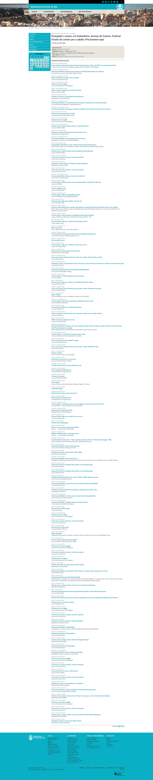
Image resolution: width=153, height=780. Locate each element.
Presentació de (84, 65)
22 (45, 64)
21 (42, 64)
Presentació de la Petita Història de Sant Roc (65, 251)
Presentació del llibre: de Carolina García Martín (80, 109)
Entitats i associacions (53, 747)
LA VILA (34, 12)
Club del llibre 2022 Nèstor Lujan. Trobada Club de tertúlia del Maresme (73, 145)
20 (39, 64)
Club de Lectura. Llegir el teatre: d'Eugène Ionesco (70, 640)
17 (31, 64)
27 (39, 67)
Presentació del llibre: (65, 446)
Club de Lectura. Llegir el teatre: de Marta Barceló (72, 151)
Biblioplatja (59, 56)
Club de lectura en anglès (59, 84)
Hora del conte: (60, 508)
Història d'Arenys (52, 739)
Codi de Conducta (72, 757)
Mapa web (121, 767)
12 (37, 62)
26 (37, 67)
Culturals (56, 28)
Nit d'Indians (55, 382)
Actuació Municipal (92, 738)
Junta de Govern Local (73, 746)
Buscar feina (33, 49)
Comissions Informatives (73, 747)
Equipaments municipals (54, 751)
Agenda (37, 28)
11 (34, 62)
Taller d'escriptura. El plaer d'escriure (63, 320)
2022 (61, 28)
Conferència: (63, 359)
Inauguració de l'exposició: (61, 410)
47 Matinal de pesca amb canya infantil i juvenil (66, 365)
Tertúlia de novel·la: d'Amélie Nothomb (69, 163)
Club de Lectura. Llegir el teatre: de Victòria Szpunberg (73, 585)
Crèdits (122, 769)
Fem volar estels (56, 228)
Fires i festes (51, 749)
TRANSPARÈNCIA (66, 12)
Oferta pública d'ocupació (93, 747)
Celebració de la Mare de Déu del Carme (64, 393)
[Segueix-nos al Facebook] (103, 2)
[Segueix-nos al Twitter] (106, 2)
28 (42, 67)
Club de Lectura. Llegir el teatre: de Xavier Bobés (80, 696)
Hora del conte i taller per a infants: (66, 201)
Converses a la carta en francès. (67, 157)
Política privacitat (99, 767)
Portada (31, 28)
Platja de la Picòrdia (62, 49)
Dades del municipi (53, 738)
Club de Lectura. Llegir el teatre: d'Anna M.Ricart (70, 126)
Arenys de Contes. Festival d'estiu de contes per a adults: (76, 257)
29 (45, 67)
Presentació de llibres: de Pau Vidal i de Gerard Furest (84, 598)
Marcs (50, 28)
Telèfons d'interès (52, 744)
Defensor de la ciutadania (73, 759)
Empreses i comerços (53, 746)
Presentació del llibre (77, 71)
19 (37, 64)
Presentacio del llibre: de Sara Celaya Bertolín (73, 496)
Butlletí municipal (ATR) (36, 42)
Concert (58, 188)
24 (31, 67)
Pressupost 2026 (91, 739)
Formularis (89, 743)
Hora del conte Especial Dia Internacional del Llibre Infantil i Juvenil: (78, 591)
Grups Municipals (71, 749)
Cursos (31, 44)
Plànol (49, 741)
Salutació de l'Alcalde (72, 739)
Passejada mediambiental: (70, 270)
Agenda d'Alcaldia (71, 741)
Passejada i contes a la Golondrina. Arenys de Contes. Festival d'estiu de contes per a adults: (87, 263)
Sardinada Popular (57, 389)
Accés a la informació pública (74, 760)
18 (34, 64)
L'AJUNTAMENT (48, 12)
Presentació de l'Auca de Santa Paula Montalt (65, 577)
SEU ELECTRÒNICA (85, 12)
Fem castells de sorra (58, 240)
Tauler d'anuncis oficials (93, 746)
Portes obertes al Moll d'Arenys (61, 370)
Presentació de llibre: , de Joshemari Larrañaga (86, 327)
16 (48, 62)
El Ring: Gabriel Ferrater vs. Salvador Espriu (65, 433)
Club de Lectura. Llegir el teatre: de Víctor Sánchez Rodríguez (76, 715)
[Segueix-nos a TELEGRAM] (114, 2)
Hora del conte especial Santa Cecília (63, 113)
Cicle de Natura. (65, 195)
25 (34, 67)
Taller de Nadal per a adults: (65, 78)
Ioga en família (56, 295)
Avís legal (89, 767)
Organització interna (72, 762)
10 (31, 62)
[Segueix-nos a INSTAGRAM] (111, 2)
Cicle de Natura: (76, 182)
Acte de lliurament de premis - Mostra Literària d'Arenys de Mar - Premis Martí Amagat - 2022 (81, 440)
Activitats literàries (70, 28)
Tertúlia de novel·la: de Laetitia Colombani (67, 621)
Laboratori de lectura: (72, 465)
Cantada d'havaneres (58, 376)
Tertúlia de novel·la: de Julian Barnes (67, 96)
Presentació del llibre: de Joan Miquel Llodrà (79, 103)
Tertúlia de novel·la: (66, 452)
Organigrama (70, 738)
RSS (116, 767)
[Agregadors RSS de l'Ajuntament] (117, 2)
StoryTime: (64, 340)
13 (39, 62)
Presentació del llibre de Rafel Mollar (63, 627)
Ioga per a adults (56, 353)
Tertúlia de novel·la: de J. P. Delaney (67, 683)
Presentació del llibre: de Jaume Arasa (68, 138)
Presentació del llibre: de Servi (68, 176)
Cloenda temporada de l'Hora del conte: (74, 477)
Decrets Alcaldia (71, 743)
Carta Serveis (70, 756)
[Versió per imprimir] (123, 726)
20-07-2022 (43, 28)
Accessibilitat (110, 767)
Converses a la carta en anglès (60, 546)
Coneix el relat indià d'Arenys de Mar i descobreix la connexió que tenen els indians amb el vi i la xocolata (84, 207)
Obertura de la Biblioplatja (59, 423)
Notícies (31, 36)
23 (48, 64)
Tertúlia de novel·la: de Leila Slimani (67, 565)
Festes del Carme (79, 56)
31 (31, 69)
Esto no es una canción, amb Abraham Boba (65, 427)
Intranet (82, 767)
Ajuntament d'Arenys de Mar (43, 7)
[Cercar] (122, 2)
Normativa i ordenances (93, 741)
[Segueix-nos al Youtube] (109, 2)
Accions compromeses (73, 754)
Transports (50, 743)
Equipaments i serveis (72, 752)
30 (48, 67)
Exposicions (32, 47)
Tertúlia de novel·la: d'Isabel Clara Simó (68, 132)
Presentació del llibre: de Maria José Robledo (74, 483)
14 (42, 62)
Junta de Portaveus (72, 751)
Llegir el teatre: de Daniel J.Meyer (66, 90)
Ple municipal (70, 744)
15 (45, 62)
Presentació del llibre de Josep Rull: (79, 571)
